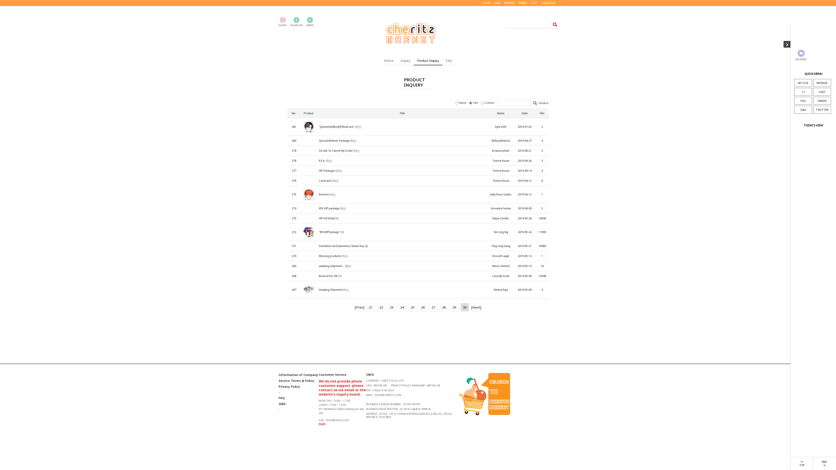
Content (489, 103)
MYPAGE (822, 83)
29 (454, 307)
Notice (389, 61)
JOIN (497, 3)
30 (465, 307)
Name (462, 103)
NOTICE (803, 83)
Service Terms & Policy (296, 381)
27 (433, 307)
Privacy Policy (289, 386)
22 (381, 307)
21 (371, 307)
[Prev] (359, 307)
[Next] (476, 307)
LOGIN (486, 3)
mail (322, 424)
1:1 (803, 92)
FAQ (803, 101)
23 (392, 307)
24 (402, 307)
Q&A (803, 110)
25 (413, 307)
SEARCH (553, 24)
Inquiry (405, 61)
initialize (543, 103)
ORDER (822, 101)
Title (475, 103)
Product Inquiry (428, 61)
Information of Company (298, 375)
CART (822, 92)
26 (423, 307)
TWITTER (822, 110)
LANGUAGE (548, 3)
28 (444, 307)
